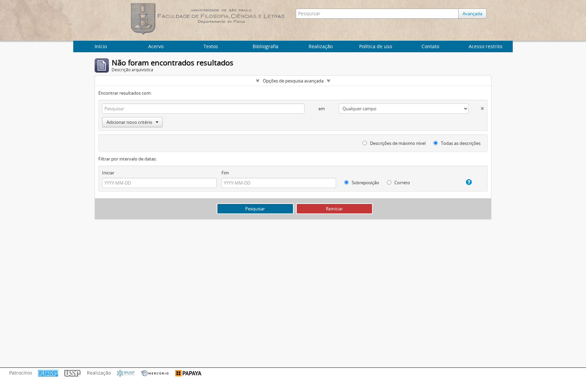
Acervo (155, 46)
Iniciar (108, 173)
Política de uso (375, 46)
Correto (401, 182)
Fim (225, 173)
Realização (321, 46)
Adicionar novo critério (129, 122)
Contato (430, 46)
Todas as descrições (460, 143)
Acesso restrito (485, 46)
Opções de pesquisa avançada (293, 81)
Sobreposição (365, 182)
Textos (210, 46)
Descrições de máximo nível (397, 143)
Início (101, 46)
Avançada (472, 14)
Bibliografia (265, 46)
